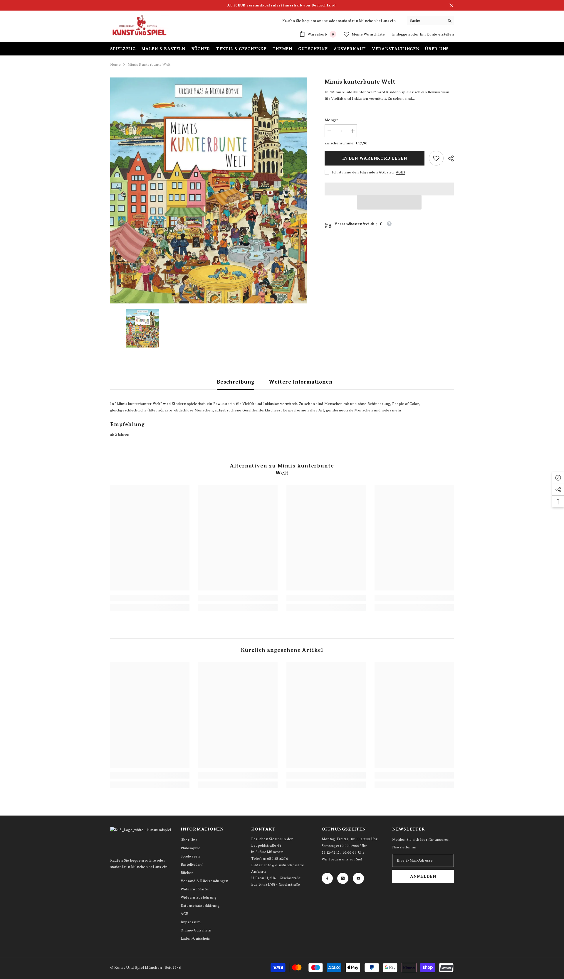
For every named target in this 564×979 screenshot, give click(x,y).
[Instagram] (342, 878)
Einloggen (401, 34)
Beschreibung (235, 382)
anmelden (423, 876)
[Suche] (430, 20)
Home (115, 65)
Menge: (331, 120)
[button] (389, 202)
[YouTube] (358, 878)
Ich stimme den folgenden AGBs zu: (363, 172)
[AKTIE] (449, 158)
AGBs (400, 172)
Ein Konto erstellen (437, 34)
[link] (436, 158)
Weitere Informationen (301, 382)
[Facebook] (327, 878)
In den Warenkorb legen (374, 158)
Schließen (451, 5)
